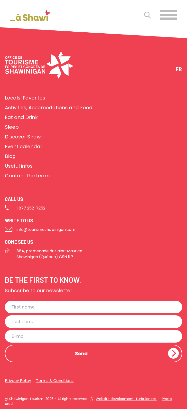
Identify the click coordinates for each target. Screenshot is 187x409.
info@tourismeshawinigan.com (46, 229)
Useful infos (19, 166)
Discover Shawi (23, 136)
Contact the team (27, 175)
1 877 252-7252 (31, 208)
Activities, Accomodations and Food (49, 107)
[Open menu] (168, 15)
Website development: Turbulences (126, 398)
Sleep (12, 127)
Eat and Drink (21, 117)
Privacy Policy (18, 380)
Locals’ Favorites (25, 97)
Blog (10, 156)
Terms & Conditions (55, 380)
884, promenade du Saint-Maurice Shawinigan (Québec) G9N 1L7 (49, 254)
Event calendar (23, 146)
